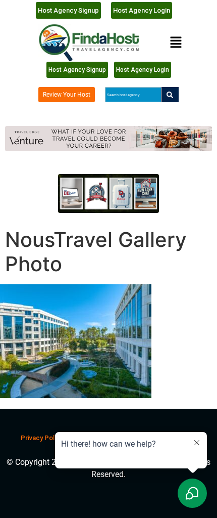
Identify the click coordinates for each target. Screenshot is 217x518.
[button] (176, 43)
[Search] (170, 94)
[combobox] (133, 94)
